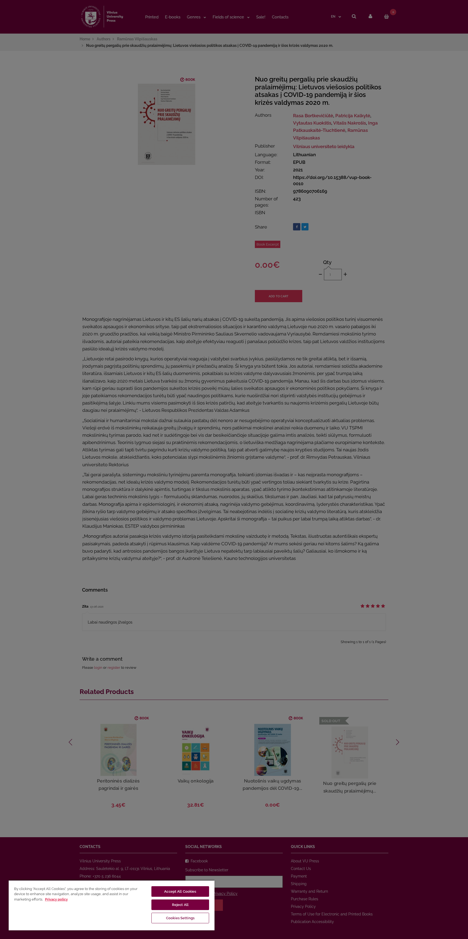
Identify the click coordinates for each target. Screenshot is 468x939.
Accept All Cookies (180, 891)
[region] (111, 905)
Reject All (180, 905)
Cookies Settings (180, 918)
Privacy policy (56, 899)
